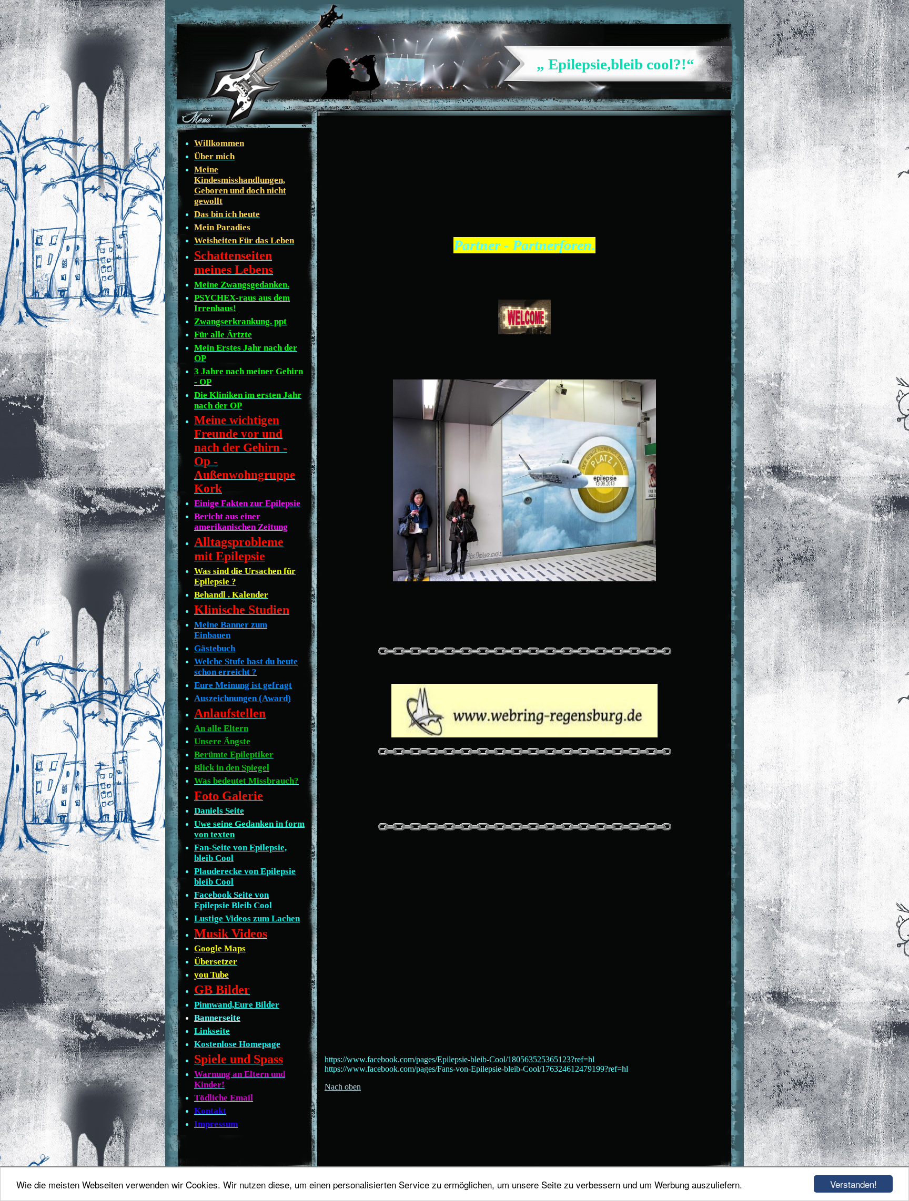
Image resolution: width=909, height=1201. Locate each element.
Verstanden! (853, 1183)
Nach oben (343, 1086)
